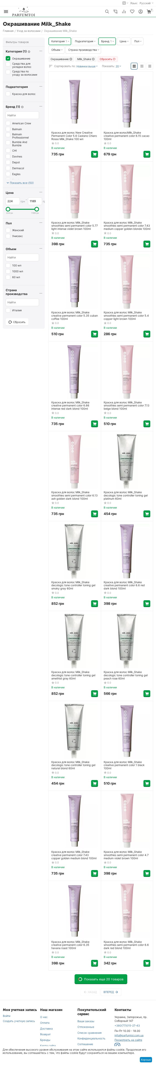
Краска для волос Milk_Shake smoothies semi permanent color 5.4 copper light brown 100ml (126, 315)
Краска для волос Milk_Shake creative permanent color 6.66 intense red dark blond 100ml (70, 405)
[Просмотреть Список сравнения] (123, 11)
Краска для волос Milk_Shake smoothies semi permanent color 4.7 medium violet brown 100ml (126, 855)
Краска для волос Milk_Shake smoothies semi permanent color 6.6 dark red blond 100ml (126, 945)
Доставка (46, 1028)
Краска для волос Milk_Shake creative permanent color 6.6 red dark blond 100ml (124, 585)
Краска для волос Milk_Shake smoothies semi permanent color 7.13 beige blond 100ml (126, 405)
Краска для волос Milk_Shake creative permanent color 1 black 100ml (124, 765)
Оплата (44, 1022)
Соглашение (85, 1044)
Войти (6, 1015)
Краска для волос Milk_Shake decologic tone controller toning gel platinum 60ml (126, 495)
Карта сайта (48, 1045)
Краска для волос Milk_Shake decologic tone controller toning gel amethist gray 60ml (73, 675)
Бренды (45, 1040)
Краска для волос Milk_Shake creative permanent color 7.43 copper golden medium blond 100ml (73, 855)
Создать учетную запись (19, 1021)
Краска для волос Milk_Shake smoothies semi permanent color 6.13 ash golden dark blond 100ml (74, 495)
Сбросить (106, 59)
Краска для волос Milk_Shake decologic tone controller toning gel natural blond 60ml (73, 765)
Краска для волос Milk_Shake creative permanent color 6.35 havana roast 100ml (70, 945)
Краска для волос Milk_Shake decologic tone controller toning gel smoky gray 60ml (73, 585)
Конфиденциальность (91, 1038)
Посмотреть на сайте (128, 1040)
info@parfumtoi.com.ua (129, 1035)
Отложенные (85, 1026)
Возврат (45, 1034)
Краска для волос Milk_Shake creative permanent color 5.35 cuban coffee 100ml (74, 315)
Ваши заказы (85, 1021)
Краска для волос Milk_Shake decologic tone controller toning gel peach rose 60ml (126, 675)
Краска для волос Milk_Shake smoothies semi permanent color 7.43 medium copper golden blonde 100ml (127, 226)
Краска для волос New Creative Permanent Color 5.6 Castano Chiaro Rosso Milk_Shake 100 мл (74, 136)
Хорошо (146, 1059)
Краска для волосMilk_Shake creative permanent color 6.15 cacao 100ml (126, 136)
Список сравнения (89, 1032)
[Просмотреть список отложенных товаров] (132, 11)
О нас (44, 1017)
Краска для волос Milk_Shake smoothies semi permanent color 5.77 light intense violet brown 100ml (74, 226)
